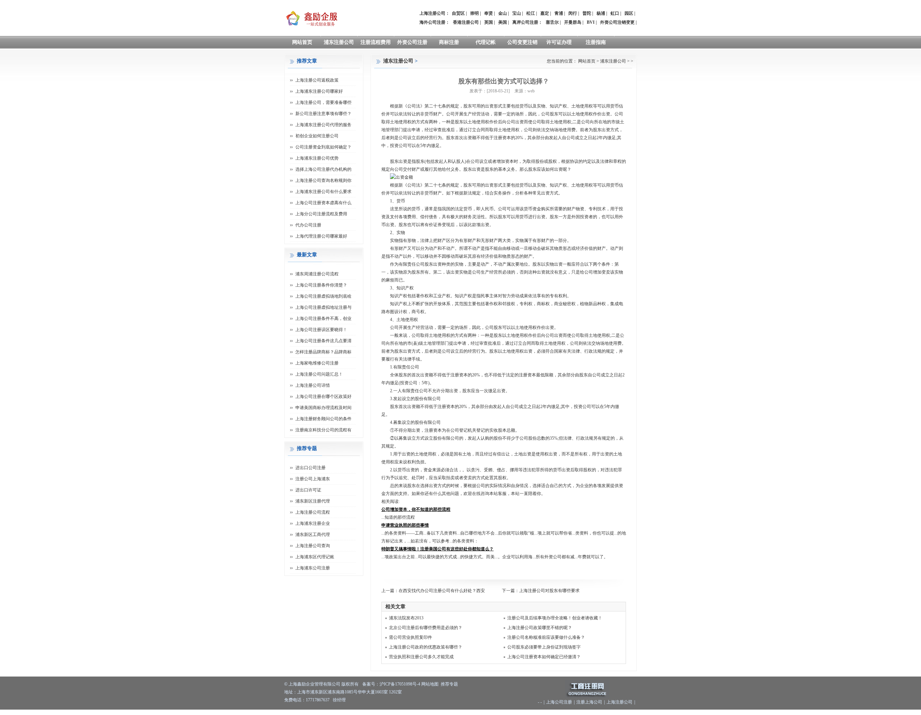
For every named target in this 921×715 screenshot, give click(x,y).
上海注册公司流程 (312, 512)
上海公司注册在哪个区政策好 (323, 396)
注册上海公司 (589, 702)
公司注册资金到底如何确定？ (323, 147)
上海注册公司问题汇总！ (319, 374)
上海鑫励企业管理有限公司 (314, 684)
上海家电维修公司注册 (317, 363)
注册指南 (596, 42)
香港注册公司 (466, 22)
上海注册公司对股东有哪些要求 (549, 590)
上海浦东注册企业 (312, 523)
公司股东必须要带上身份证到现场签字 (544, 647)
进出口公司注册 (310, 467)
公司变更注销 (522, 42)
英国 (488, 22)
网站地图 (430, 684)
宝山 (516, 13)
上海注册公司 (619, 702)
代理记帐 (486, 42)
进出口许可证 (308, 489)
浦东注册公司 (339, 42)
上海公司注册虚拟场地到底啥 (323, 296)
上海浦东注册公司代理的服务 (323, 124)
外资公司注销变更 (617, 22)
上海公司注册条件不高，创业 (323, 318)
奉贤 (488, 13)
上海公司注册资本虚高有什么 (323, 202)
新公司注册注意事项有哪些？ (323, 113)
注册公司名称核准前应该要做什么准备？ (546, 637)
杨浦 (600, 13)
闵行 (572, 13)
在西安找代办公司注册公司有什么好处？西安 (442, 590)
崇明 (474, 13)
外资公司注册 (412, 42)
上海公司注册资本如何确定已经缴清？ (544, 656)
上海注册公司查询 (312, 545)
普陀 (586, 13)
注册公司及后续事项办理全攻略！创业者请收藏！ (554, 617)
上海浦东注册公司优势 (317, 158)
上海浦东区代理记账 (314, 556)
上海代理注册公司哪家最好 (321, 236)
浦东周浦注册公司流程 (317, 273)
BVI (591, 22)
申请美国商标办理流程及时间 (323, 407)
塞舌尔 (552, 22)
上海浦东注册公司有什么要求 (323, 191)
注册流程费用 (375, 42)
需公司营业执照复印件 (410, 637)
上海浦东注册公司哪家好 (319, 91)
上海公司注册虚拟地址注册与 (323, 307)
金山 (502, 13)
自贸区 (458, 13)
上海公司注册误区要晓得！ (321, 329)
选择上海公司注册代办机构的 (323, 169)
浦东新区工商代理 (312, 534)
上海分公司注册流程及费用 (321, 213)
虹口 (615, 13)
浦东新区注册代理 (312, 501)
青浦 (558, 13)
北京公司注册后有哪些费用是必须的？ (425, 627)
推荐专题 (449, 684)
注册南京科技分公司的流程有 (323, 429)
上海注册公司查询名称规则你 (323, 180)
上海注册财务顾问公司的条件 (323, 418)
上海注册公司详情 (312, 385)
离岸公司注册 (525, 22)
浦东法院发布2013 (406, 617)
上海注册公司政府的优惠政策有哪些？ (425, 647)
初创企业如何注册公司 (317, 135)
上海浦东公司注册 (312, 567)
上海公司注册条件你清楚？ (321, 285)
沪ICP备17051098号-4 (400, 684)
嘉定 (544, 13)
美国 (502, 22)
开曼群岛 (572, 22)
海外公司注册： (434, 22)
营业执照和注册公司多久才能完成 (421, 656)
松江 (530, 13)
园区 (629, 13)
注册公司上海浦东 (312, 478)
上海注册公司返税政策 (317, 80)
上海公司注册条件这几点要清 (323, 340)
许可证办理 (559, 42)
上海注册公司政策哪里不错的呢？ (539, 627)
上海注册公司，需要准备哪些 (323, 102)
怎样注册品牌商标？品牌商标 (323, 351)
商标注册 (449, 42)
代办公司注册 (308, 225)
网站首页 (302, 42)
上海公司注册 (559, 702)
